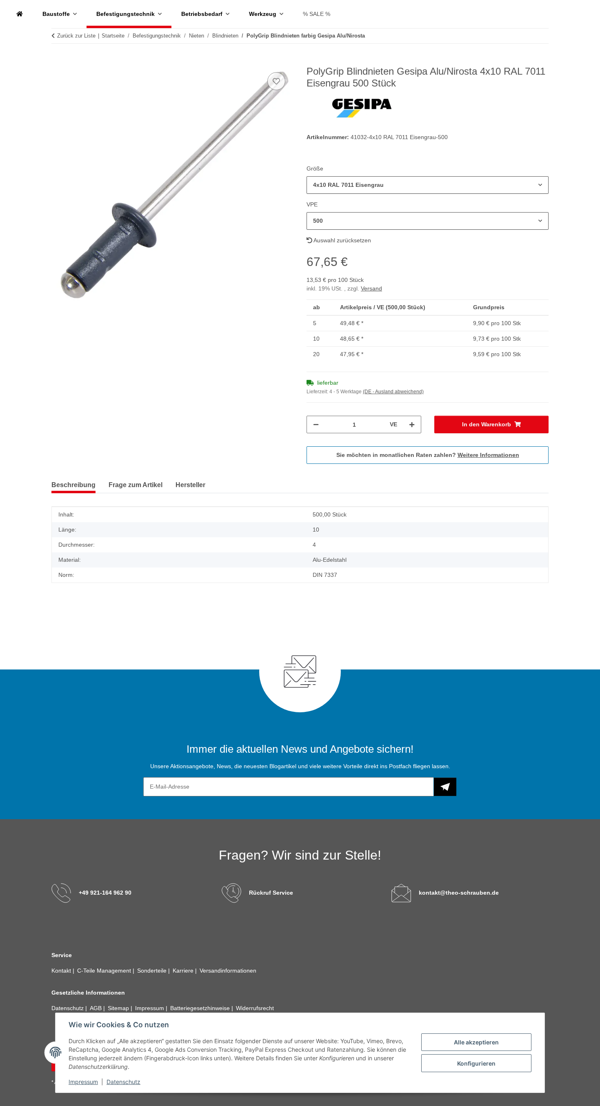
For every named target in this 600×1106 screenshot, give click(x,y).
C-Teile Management (105, 970)
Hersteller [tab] (190, 484)
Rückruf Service (271, 892)
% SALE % (316, 14)
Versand (371, 288)
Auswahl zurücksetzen (341, 240)
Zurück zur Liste (76, 36)
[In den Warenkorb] (57, 61)
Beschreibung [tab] (73, 484)
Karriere (184, 970)
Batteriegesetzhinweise (200, 1008)
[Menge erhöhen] (412, 424)
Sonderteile (152, 970)
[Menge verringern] (316, 424)
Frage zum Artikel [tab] (135, 484)
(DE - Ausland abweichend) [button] (393, 392)
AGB (96, 1008)
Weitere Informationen (488, 455)
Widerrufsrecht (255, 1008)
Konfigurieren (476, 1063)
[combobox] (428, 185)
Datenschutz (123, 1081)
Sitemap (119, 1008)
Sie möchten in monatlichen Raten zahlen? (427, 455)
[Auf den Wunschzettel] (276, 81)
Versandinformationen (228, 970)
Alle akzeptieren (476, 1042)
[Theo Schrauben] (20, 14)
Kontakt (62, 970)
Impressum (83, 1081)
